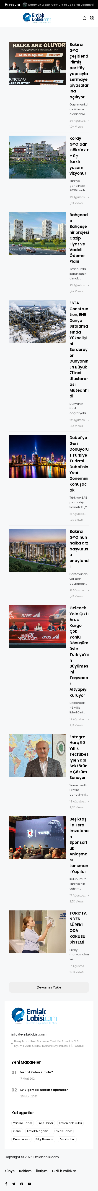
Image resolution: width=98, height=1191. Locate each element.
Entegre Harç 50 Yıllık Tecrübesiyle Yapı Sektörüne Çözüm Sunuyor (79, 757)
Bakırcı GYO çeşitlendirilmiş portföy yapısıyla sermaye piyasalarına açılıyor (79, 71)
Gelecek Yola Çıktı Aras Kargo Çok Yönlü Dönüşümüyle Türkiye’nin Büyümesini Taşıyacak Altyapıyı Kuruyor (79, 651)
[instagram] (21, 1184)
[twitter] (13, 1184)
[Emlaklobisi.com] (37, 18)
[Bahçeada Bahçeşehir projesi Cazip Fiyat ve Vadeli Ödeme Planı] (37, 233)
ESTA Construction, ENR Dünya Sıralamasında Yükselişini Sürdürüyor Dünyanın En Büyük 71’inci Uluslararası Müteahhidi (79, 349)
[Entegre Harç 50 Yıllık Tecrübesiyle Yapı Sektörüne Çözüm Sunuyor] (37, 755)
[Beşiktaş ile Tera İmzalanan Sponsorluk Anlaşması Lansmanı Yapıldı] (37, 837)
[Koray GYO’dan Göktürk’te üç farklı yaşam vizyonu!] (25, 5)
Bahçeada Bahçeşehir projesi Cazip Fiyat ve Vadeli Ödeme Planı (79, 238)
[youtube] (29, 1184)
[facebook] (6, 1184)
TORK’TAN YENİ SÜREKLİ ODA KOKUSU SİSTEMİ (78, 927)
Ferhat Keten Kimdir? (36, 1072)
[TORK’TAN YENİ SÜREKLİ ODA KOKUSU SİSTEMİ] (37, 931)
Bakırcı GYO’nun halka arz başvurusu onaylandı (79, 549)
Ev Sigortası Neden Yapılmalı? (44, 1090)
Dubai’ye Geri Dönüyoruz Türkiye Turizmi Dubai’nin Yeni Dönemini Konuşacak (79, 464)
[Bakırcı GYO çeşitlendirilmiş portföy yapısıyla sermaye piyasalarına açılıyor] (37, 63)
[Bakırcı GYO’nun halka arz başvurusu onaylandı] (37, 550)
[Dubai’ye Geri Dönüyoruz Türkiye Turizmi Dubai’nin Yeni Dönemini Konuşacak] (37, 456)
